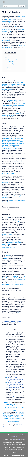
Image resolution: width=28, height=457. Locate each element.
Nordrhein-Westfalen (9, 417)
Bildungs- (6, 402)
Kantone (6, 258)
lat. (15, 26)
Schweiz (8, 255)
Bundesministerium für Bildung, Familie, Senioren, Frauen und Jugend (14, 408)
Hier (19, 439)
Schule (4, 21)
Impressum (7, 455)
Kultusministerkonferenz (8, 173)
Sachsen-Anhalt (19, 418)
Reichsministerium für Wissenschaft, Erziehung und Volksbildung (13, 104)
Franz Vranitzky (6, 244)
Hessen (22, 413)
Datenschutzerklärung (18, 455)
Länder (14, 410)
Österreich (6, 217)
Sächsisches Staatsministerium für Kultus (11, 147)
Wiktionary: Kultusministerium (12, 321)
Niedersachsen (20, 415)
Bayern (17, 412)
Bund (13, 406)
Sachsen (12, 418)
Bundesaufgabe (17, 221)
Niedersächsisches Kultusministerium (11, 146)
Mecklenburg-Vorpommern (9, 415)
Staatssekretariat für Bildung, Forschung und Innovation (13, 280)
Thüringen (19, 420)
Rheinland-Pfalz (19, 417)
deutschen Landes (10, 19)
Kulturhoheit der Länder (8, 115)
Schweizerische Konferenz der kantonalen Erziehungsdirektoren (13, 276)
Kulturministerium (6, 40)
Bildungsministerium (17, 161)
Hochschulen (7, 23)
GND (17, 425)
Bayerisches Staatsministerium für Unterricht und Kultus (13, 141)
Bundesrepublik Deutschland (14, 404)
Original (8, 391)
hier (13, 439)
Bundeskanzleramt (7, 234)
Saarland (6, 418)
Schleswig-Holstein (11, 420)
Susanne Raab (20, 236)
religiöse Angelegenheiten (10, 28)
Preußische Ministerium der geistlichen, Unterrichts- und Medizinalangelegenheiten (13, 84)
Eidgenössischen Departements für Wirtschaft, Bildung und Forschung (12, 284)
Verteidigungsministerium (8, 247)
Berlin (21, 412)
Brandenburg (6, 413)
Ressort (4, 155)
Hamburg (17, 413)
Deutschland (21, 16)
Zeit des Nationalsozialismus (13, 100)
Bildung (10, 21)
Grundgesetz (19, 113)
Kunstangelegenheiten (17, 241)
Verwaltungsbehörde (19, 18)
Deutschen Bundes (7, 89)
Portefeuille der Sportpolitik (14, 242)
